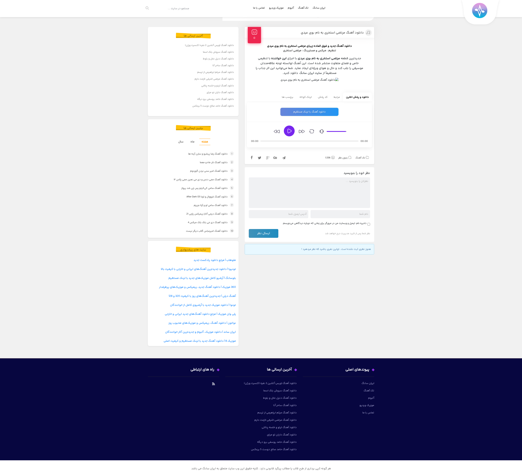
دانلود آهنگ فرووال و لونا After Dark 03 (205, 197)
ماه (192, 142)
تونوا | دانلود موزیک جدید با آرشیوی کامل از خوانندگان (203, 305)
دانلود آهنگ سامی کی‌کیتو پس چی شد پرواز (202, 188)
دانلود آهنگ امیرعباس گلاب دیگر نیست (205, 231)
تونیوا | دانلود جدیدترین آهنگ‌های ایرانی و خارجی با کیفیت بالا (198, 269)
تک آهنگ (303, 8)
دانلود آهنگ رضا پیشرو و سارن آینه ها (205, 154)
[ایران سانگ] (480, 13)
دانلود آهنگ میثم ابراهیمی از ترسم (215, 72)
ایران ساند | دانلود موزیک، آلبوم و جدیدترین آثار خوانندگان (200, 332)
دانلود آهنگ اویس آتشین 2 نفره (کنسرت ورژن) (209, 45)
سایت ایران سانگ (310, 73)
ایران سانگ (319, 8)
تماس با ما (259, 8)
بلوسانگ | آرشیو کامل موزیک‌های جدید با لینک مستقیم (202, 278)
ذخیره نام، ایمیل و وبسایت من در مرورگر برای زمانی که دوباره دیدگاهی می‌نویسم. (324, 223)
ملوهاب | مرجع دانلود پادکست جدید (215, 260)
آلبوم (291, 8)
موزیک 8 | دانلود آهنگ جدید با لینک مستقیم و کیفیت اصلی (200, 341)
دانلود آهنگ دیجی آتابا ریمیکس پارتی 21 (206, 214)
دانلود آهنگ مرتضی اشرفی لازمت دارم (214, 79)
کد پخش (322, 97)
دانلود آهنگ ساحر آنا (223, 66)
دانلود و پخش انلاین (357, 97)
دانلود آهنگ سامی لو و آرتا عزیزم (208, 205)
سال (181, 142)
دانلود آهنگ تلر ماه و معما (211, 163)
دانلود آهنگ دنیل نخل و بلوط (218, 59)
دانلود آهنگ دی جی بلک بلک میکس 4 (206, 223)
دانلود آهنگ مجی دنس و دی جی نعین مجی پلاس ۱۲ (198, 180)
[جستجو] (149, 8)
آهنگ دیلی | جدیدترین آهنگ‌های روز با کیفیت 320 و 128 (202, 296)
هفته (204, 142)
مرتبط (337, 97)
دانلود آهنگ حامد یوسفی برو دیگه (215, 99)
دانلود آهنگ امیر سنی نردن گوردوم (206, 171)
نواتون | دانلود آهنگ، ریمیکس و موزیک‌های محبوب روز (202, 323)
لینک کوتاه (306, 97)
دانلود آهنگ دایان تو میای (220, 93)
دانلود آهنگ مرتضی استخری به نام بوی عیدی (332, 32)
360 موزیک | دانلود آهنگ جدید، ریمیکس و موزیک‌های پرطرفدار (197, 287)
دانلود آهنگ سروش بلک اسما (218, 52)
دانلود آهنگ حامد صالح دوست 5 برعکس (213, 106)
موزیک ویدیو (276, 8)
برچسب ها (287, 97)
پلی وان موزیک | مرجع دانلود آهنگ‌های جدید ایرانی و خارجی (200, 314)
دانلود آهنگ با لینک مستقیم (309, 112)
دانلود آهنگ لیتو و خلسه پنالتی (217, 86)
